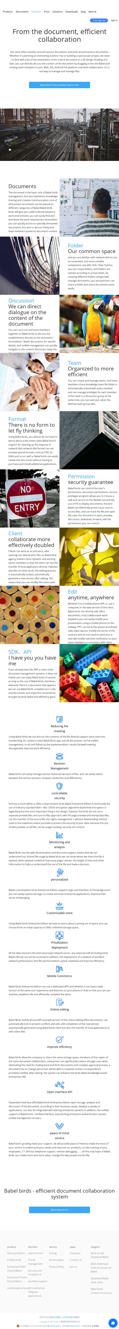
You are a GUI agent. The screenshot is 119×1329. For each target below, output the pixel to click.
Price (46, 11)
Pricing (53, 1253)
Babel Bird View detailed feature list (59, 85)
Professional (14, 1259)
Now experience (59, 1209)
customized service (17, 1288)
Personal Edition (16, 1253)
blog (83, 11)
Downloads (72, 11)
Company (75, 1253)
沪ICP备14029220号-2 (52, 1326)
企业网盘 (56, 1317)
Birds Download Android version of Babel (101, 1267)
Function (36, 11)
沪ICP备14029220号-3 (71, 1326)
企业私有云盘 (67, 1317)
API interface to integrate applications (36, 1292)
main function (35, 1253)
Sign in (114, 20)
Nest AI (92, 11)
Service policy (56, 1259)
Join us (73, 1266)
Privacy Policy (56, 1266)
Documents (22, 11)
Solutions (57, 11)
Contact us (76, 1259)
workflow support (37, 1281)
